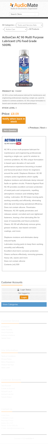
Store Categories (10, 304)
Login (24, 297)
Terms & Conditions (8, 356)
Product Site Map (7, 365)
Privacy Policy (6, 359)
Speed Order (6, 338)
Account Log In (6, 391)
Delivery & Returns (8, 335)
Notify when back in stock (13, 120)
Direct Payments (7, 332)
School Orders (6, 397)
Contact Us (5, 327)
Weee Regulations (8, 362)
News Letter (5, 368)
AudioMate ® (30, 438)
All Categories (8, 25)
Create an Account (8, 388)
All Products (34, 29)
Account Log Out (7, 394)
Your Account (6, 386)
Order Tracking (6, 330)
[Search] (37, 14)
